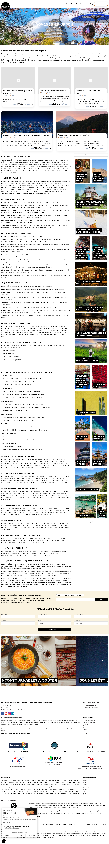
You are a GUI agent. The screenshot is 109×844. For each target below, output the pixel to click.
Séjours (85, 726)
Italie (84, 782)
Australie (85, 786)
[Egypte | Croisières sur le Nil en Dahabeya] (99, 171)
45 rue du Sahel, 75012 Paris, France (13, 709)
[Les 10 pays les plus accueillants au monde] (91, 351)
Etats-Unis (86, 791)
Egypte (85, 784)
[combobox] (18, 617)
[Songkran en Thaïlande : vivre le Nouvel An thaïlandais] (82, 248)
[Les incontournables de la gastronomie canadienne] (91, 222)
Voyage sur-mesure (89, 720)
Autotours (86, 728)
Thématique (4, 620)
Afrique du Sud (87, 788)
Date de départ (42, 614)
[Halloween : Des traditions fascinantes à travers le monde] (82, 377)
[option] (54, 661)
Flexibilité (77, 620)
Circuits (85, 724)
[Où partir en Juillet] (102, 506)
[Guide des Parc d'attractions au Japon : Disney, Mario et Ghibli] (91, 196)
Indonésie (86, 789)
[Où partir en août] (85, 506)
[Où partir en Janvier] (82, 428)
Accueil (65, 4)
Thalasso (85, 733)
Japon (85, 780)
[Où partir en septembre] (91, 480)
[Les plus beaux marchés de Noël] (91, 274)
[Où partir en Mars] (99, 377)
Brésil (84, 793)
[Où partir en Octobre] (99, 454)
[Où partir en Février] (91, 403)
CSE (70, 4)
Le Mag (90, 4)
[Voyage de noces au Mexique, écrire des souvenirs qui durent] (99, 248)
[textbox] (10, 616)
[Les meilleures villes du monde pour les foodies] (91, 325)
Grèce (85, 795)
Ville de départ (78, 614)
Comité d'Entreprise (89, 722)
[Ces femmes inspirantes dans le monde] (82, 171)
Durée (39, 620)
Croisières (86, 729)
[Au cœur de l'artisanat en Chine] (54, 661)
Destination (4, 614)
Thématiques (80, 4)
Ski (84, 731)
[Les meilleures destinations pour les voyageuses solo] (91, 299)
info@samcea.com (7, 707)
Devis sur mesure (101, 4)
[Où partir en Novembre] (82, 454)
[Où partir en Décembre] (99, 428)
